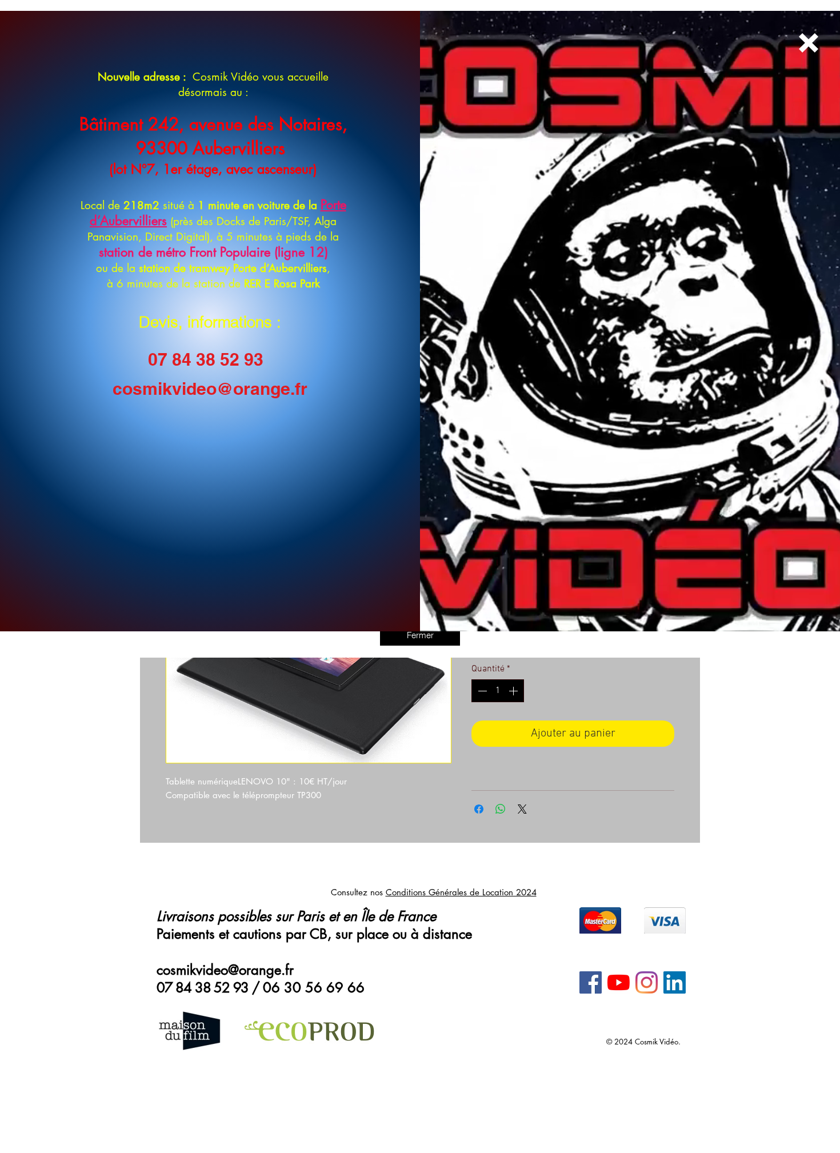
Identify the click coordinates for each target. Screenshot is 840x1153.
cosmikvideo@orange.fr (210, 388)
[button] (420, 634)
